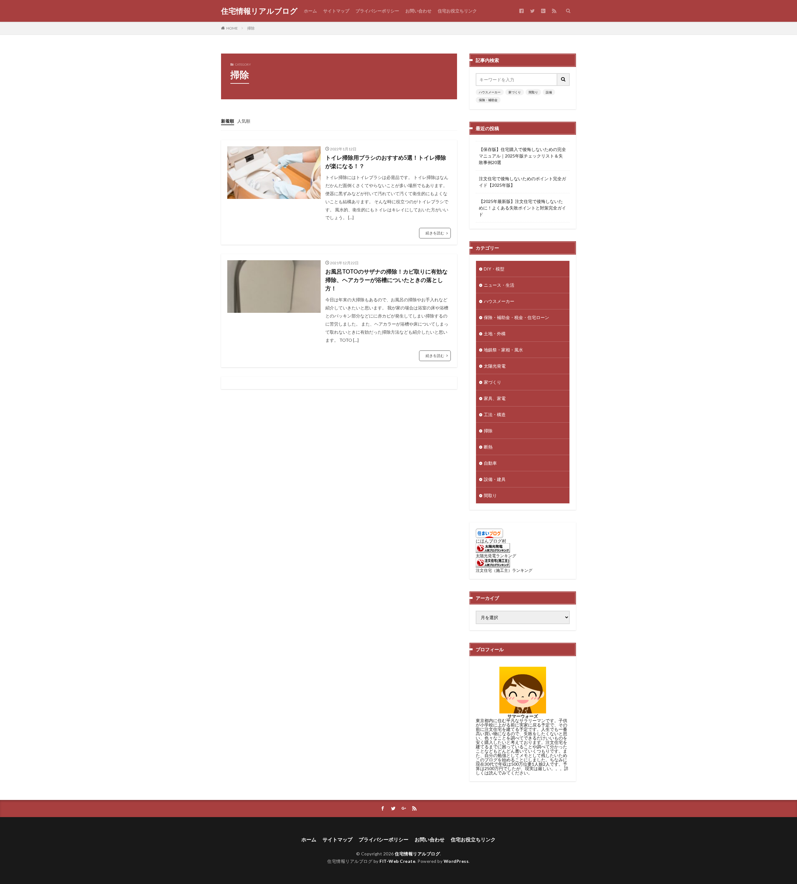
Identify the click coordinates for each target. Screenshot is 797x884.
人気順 (243, 121)
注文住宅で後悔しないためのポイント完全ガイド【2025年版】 (522, 182)
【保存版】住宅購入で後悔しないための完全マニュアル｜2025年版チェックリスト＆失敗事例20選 (522, 156)
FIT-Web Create (397, 861)
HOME (232, 28)
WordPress (456, 861)
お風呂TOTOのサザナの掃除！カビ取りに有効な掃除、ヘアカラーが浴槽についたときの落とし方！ (386, 280)
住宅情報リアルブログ (259, 11)
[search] (563, 79)
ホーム (310, 10)
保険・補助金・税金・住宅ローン (516, 317)
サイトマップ (336, 10)
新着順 (227, 121)
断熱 (488, 446)
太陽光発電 (495, 366)
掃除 (251, 28)
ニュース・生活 (499, 285)
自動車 (490, 463)
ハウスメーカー (490, 92)
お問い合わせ (418, 10)
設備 (549, 92)
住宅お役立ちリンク (457, 10)
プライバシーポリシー (377, 10)
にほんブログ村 (491, 540)
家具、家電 (495, 398)
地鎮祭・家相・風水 (503, 349)
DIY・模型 (494, 268)
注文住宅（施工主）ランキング (504, 570)
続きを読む (435, 233)
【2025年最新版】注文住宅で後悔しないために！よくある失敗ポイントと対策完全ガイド (522, 208)
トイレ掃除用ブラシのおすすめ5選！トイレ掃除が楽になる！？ (385, 161)
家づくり (514, 92)
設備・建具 (495, 479)
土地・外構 (495, 333)
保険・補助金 (488, 100)
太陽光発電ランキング (496, 555)
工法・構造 (495, 414)
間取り (533, 92)
